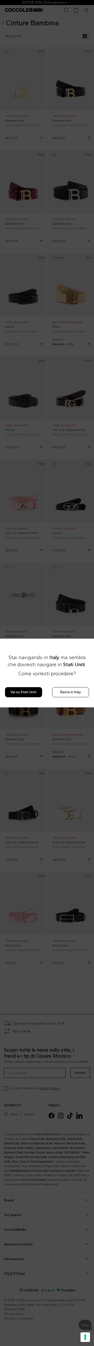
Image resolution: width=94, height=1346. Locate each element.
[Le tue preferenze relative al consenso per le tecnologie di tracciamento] (85, 1337)
